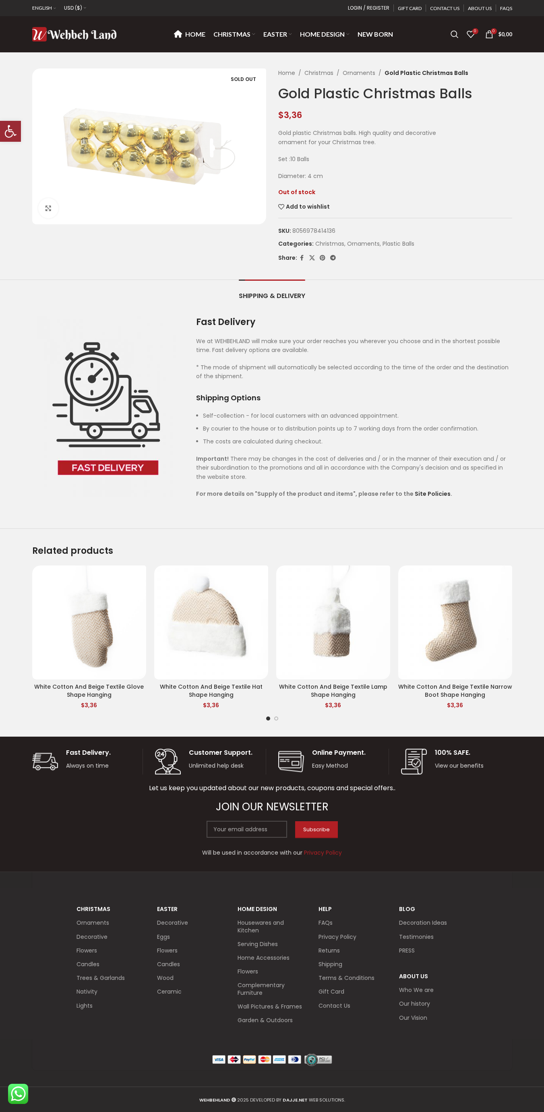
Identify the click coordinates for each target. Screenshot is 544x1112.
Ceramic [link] (169, 992)
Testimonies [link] (416, 937)
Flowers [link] (87, 950)
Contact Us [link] (334, 1006)
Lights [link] (85, 1006)
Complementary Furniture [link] (261, 988)
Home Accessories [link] (264, 958)
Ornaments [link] (359, 73)
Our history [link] (414, 1004)
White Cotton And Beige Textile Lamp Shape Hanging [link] (333, 691)
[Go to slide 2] (276, 718)
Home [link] (286, 73)
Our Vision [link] (413, 1018)
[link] (10, 131)
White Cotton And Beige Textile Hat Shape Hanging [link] (211, 691)
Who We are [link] (416, 990)
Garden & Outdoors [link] (265, 1020)
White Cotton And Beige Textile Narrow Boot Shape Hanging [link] (455, 691)
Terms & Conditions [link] (346, 978)
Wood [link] (165, 978)
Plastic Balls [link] (398, 244)
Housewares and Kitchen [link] (261, 926)
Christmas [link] (318, 73)
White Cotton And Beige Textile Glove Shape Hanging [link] (89, 691)
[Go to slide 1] (268, 718)
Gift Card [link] (331, 992)
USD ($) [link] (73, 7)
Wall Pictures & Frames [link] (270, 1006)
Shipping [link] (330, 964)
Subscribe (316, 829)
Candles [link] (88, 964)
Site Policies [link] (433, 494)
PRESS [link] (407, 950)
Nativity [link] (87, 992)
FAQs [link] (326, 923)
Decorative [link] (92, 937)
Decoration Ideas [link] (423, 923)
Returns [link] (329, 950)
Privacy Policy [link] (337, 937)
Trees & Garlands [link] (101, 978)
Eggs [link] (163, 937)
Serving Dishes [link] (258, 944)
